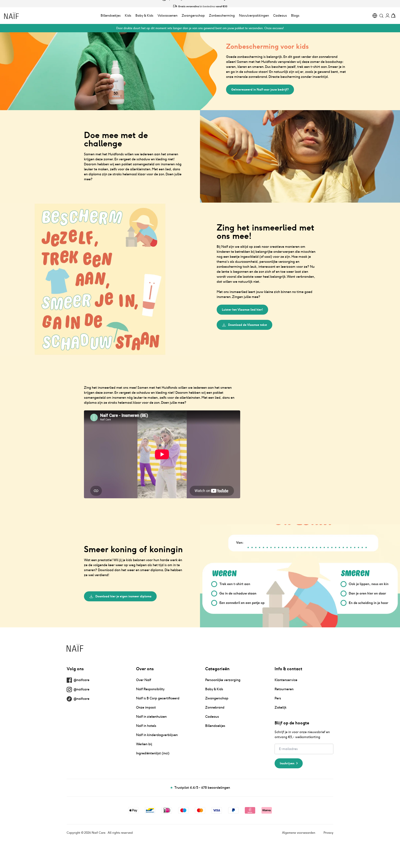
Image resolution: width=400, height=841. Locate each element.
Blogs (295, 15)
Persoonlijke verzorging (222, 680)
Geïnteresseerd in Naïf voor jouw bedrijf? (260, 89)
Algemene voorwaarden (298, 833)
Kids (128, 15)
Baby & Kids (144, 15)
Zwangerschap (193, 15)
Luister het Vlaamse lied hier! (242, 309)
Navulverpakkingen (254, 15)
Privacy (328, 833)
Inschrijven (287, 763)
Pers (278, 698)
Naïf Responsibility (150, 689)
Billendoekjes (111, 15)
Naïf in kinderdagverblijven (157, 735)
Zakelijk (280, 707)
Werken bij (144, 744)
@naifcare (81, 680)
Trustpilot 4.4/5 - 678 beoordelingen (200, 787)
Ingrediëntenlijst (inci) (152, 753)
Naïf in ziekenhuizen (151, 716)
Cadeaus (280, 15)
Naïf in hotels (146, 726)
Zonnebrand (214, 707)
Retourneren (284, 689)
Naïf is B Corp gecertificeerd (157, 698)
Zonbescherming (222, 15)
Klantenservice (286, 680)
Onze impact (146, 707)
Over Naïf (143, 680)
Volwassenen (168, 15)
